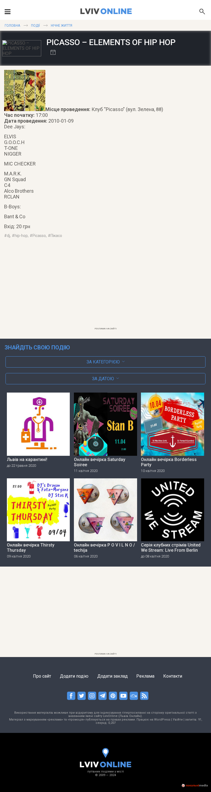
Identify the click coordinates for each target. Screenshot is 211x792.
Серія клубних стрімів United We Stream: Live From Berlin (171, 547)
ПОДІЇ (35, 25)
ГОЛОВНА (12, 25)
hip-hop (21, 235)
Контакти (172, 676)
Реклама (145, 676)
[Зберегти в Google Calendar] (50, 52)
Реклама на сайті (106, 328)
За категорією (103, 362)
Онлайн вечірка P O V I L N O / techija (104, 547)
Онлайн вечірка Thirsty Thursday (30, 547)
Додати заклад (112, 676)
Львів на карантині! (27, 459)
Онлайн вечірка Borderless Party (169, 462)
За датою (103, 378)
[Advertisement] (105, 286)
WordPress (162, 719)
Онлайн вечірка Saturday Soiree (99, 462)
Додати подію (74, 676)
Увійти (178, 719)
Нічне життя (61, 25)
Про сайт (42, 676)
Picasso (39, 235)
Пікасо (56, 235)
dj (8, 235)
